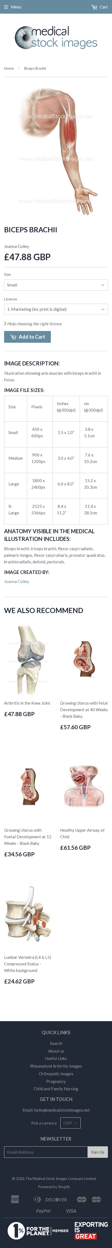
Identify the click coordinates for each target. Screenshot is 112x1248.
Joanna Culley (16, 581)
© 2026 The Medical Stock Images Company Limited (54, 1178)
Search (56, 1043)
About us (56, 1050)
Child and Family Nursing (56, 1088)
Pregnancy (56, 1081)
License (10, 299)
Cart (103, 6)
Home (9, 68)
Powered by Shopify (54, 1187)
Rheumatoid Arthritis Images (56, 1066)
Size (7, 274)
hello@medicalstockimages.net (62, 1110)
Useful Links (56, 1058)
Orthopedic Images (56, 1073)
